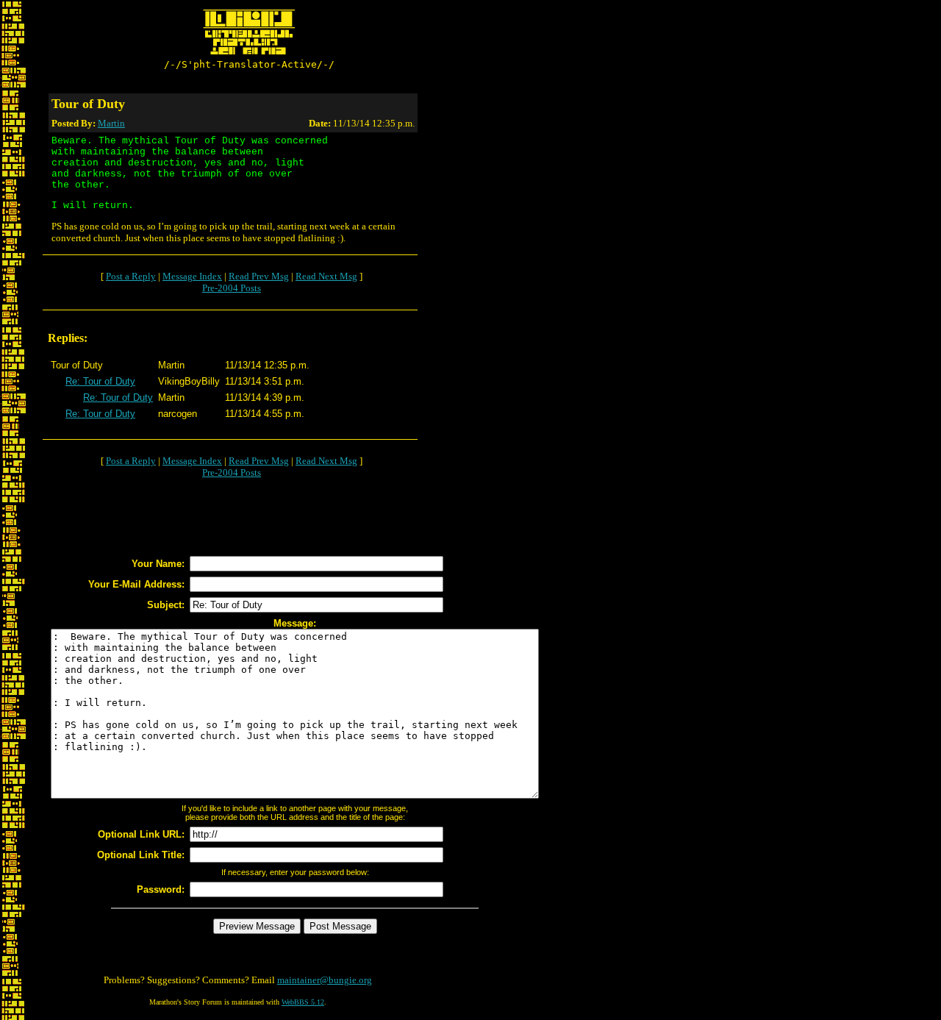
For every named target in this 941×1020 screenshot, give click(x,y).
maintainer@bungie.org (324, 979)
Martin (111, 123)
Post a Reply (131, 276)
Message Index (192, 276)
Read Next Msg (326, 276)
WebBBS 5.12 (303, 1002)
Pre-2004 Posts (231, 287)
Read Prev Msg (259, 276)
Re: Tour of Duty (100, 381)
